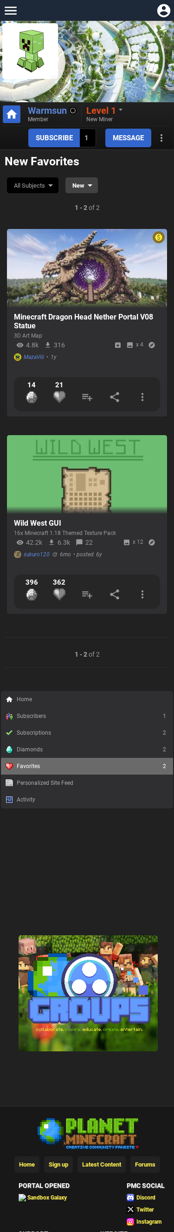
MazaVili (34, 357)
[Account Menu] (163, 10)
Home (24, 699)
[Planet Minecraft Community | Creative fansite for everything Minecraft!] (87, 1133)
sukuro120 (37, 554)
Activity (26, 799)
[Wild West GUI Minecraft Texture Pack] (87, 474)
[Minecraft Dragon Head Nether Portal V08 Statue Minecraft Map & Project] (87, 268)
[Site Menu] (10, 10)
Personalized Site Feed (45, 783)
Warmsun (47, 110)
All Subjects (29, 185)
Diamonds (91, 749)
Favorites (91, 766)
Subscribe (54, 138)
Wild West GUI (37, 523)
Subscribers (91, 716)
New (78, 185)
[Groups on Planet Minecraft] (88, 1049)
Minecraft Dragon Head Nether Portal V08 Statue (83, 321)
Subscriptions (91, 733)
